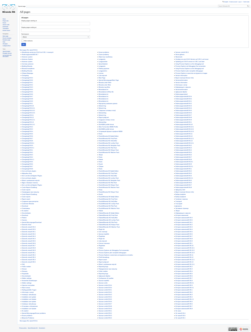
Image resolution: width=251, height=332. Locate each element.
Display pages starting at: (29, 20)
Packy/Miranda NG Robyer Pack (109, 192)
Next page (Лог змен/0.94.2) (28, 50)
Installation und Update (29, 299)
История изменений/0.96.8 (184, 308)
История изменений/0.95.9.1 (184, 287)
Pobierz (24, 217)
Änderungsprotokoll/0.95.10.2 (184, 129)
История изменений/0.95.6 (184, 276)
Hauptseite (25, 273)
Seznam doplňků (104, 234)
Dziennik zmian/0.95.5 (29, 262)
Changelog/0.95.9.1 (28, 148)
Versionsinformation (181, 80)
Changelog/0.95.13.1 (28, 124)
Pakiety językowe (104, 68)
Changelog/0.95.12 (28, 117)
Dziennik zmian (26, 224)
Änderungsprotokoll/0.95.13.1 (184, 143)
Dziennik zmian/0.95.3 (29, 257)
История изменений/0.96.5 (184, 301)
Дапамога (178, 206)
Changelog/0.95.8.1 (28, 143)
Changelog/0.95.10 (28, 106)
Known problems (27, 315)
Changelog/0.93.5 (27, 80)
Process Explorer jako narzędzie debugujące (112, 252)
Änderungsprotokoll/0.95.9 (183, 164)
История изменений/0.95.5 (184, 273)
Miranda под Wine (104, 87)
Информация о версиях (183, 87)
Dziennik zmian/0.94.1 (29, 231)
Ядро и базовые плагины (30, 182)
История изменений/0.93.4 (184, 217)
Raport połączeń (104, 117)
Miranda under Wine (105, 82)
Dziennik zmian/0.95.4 (29, 259)
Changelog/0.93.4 (27, 78)
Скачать (24, 220)
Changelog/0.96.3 (27, 155)
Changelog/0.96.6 (27, 164)
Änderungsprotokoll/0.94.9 (183, 120)
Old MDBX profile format (106, 124)
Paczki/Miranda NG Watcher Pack (109, 208)
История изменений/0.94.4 (184, 229)
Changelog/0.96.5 (27, 161)
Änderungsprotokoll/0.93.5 (183, 99)
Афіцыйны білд (27, 173)
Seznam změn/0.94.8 (105, 306)
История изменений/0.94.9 (184, 241)
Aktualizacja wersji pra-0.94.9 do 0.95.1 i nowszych (37, 52)
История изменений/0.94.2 (184, 224)
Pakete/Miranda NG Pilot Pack (108, 222)
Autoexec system (27, 57)
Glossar (24, 269)
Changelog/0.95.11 (28, 115)
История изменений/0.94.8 (184, 238)
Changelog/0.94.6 (27, 94)
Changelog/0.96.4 (27, 157)
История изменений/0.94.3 (184, 227)
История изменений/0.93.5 (184, 220)
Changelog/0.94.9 (27, 101)
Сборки (101, 166)
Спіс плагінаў (103, 231)
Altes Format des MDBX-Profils (108, 127)
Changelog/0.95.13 (28, 122)
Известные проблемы (105, 57)
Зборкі (101, 155)
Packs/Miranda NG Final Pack (108, 138)
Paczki (101, 164)
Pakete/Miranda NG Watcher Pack (109, 227)
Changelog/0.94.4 (27, 89)
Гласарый (178, 201)
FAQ (23, 264)
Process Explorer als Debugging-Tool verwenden (114, 250)
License (101, 73)
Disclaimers (42, 328)
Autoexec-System (27, 59)
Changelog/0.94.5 (27, 92)
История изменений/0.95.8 (184, 280)
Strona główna (179, 54)
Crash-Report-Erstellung (29, 187)
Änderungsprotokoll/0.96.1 (183, 169)
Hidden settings (26, 278)
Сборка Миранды (27, 73)
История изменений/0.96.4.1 (184, 299)
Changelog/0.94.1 (27, 82)
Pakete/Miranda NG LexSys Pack (109, 220)
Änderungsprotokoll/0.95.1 (183, 122)
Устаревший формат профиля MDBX (110, 131)
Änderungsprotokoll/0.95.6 (183, 155)
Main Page (102, 78)
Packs (100, 134)
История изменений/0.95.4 (184, 271)
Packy (100, 157)
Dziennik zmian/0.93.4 (29, 227)
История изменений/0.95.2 (184, 266)
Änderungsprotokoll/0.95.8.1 (184, 161)
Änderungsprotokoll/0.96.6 (183, 182)
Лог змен (178, 311)
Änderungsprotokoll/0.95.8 (183, 159)
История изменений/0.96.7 (184, 306)
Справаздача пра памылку (30, 192)
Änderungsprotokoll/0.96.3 (183, 173)
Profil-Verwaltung (104, 257)
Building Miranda (27, 66)
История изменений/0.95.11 (184, 255)
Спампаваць (26, 208)
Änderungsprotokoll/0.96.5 (183, 180)
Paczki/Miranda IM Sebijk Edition (109, 196)
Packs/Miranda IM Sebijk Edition (109, 136)
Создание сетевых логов (106, 120)
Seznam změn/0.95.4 (105, 318)
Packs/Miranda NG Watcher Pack (109, 152)
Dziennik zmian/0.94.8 (29, 248)
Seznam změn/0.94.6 (105, 301)
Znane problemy (104, 54)
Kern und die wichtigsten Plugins (32, 175)
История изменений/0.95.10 (184, 245)
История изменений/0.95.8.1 (184, 283)
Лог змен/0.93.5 (180, 315)
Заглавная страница (181, 208)
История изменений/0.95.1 (184, 243)
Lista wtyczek (103, 75)
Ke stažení (25, 210)
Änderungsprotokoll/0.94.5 (183, 110)
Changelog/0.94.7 (27, 96)
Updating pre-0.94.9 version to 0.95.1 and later (190, 61)
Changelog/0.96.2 (27, 152)
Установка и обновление (30, 306)
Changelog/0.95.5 (27, 134)
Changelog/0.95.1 (27, 103)
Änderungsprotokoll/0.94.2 (183, 103)
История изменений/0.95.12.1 (185, 259)
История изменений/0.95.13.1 (185, 264)
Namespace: (25, 34)
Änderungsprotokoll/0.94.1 (183, 101)
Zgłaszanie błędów (104, 276)
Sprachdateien (103, 64)
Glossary (24, 271)
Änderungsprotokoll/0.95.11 (183, 134)
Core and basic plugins (29, 171)
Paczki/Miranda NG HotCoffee (108, 201)
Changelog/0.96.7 (27, 166)
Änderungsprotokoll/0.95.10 (184, 124)
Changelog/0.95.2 (27, 127)
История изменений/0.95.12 (184, 257)
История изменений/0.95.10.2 (185, 250)
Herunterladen (26, 213)
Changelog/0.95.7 (27, 138)
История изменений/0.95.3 (184, 269)
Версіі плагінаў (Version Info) (184, 78)
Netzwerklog (102, 113)
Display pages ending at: (29, 27)
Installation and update (29, 297)
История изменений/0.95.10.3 (185, 252)
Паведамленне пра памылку (108, 269)
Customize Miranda (28, 203)
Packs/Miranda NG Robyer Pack (109, 150)
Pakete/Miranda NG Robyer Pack (109, 224)
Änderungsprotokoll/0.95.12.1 (184, 138)
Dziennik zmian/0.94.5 (29, 241)
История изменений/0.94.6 (184, 234)
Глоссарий (178, 203)
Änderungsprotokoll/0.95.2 (183, 145)
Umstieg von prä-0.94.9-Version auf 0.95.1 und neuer (192, 59)
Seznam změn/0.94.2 (105, 292)
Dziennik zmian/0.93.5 (29, 229)
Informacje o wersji (28, 292)
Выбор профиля (180, 196)
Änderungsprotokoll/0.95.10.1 (184, 127)
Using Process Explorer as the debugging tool (189, 64)
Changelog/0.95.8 (27, 141)
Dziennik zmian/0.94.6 (29, 243)
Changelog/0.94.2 (27, 85)
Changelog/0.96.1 (27, 150)
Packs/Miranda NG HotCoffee (108, 141)
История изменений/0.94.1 (184, 222)
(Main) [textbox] (25, 37)
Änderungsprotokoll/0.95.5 (183, 152)
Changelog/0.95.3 (27, 129)
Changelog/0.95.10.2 (28, 110)
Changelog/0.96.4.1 (28, 159)
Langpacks (102, 59)
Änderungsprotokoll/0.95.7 (183, 157)
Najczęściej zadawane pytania (108, 103)
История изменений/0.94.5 (184, 231)
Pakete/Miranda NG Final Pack (108, 215)
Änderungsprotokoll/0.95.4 (183, 150)
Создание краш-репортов (30, 201)
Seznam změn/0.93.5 (105, 287)
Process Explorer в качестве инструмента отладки (116, 255)
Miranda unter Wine (105, 85)
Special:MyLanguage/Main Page (109, 80)
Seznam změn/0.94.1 (105, 290)
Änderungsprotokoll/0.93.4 (183, 96)
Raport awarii (26, 199)
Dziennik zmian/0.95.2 (29, 255)
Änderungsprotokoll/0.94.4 (183, 108)
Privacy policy (23, 328)
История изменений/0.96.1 (184, 290)
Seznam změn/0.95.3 (105, 315)
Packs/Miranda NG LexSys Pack (109, 143)
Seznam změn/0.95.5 (182, 52)
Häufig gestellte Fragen (29, 290)
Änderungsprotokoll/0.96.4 (183, 175)
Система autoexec (28, 64)
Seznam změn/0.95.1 (105, 311)
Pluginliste (102, 236)
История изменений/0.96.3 (184, 294)
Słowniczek (178, 57)
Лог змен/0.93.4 (180, 313)
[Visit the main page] (8, 8)
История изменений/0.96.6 (184, 304)
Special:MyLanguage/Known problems (34, 313)
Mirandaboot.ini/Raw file (106, 92)
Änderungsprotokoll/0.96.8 (183, 187)
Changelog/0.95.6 (27, 136)
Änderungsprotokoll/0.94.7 (183, 115)
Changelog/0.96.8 (27, 169)
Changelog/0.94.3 (27, 87)
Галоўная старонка (181, 199)
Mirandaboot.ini (103, 89)
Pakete (101, 159)
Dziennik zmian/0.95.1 (29, 252)
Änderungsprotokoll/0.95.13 (184, 141)
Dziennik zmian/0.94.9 (29, 250)
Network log (102, 106)
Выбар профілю (180, 194)
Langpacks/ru (103, 71)
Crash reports (26, 189)
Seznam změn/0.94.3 (105, 294)
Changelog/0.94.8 (27, 99)
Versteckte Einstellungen (29, 280)
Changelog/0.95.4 (27, 131)
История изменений (181, 215)
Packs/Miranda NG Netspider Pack (109, 145)
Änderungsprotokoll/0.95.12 (184, 136)
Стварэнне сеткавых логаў (107, 110)
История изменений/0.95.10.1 (185, 248)
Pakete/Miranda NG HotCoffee (108, 217)
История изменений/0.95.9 (184, 285)
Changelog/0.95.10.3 (28, 113)
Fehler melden (26, 266)
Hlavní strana (26, 287)
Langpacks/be (103, 61)
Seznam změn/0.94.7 (105, 304)
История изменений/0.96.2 (184, 292)
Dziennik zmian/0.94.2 (29, 234)
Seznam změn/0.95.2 (105, 313)
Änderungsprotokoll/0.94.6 (183, 113)
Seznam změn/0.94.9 (105, 308)
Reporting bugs (103, 266)
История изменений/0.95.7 (184, 278)
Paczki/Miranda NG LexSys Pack (109, 203)
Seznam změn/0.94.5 (105, 299)
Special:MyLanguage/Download (31, 222)
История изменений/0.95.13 (184, 262)
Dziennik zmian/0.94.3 (29, 236)
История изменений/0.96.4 (184, 297)
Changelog (25, 75)
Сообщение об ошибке (106, 278)
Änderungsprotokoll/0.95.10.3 (184, 131)
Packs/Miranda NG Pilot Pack (108, 148)
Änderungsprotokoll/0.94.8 (183, 117)
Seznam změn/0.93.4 (105, 285)
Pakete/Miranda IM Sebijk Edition (109, 213)
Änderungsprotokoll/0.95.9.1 (184, 166)
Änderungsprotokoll (181, 94)
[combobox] (55, 37)
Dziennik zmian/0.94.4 (29, 238)
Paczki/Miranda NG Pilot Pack (108, 206)
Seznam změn (103, 283)
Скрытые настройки (28, 285)
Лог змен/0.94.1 (180, 318)
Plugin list (102, 229)
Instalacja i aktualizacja (29, 294)
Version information (181, 75)
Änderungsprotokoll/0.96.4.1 (184, 178)
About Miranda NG (33, 328)
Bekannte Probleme (28, 318)
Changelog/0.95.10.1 (28, 108)
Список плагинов (104, 243)
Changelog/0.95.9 (27, 145)
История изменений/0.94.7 (184, 236)
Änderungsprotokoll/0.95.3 (183, 148)
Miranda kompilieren (28, 68)
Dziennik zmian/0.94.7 (29, 245)
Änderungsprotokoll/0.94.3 (183, 106)
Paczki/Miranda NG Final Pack (108, 199)
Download (25, 206)
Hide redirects (28, 41)
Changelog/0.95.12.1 (28, 120)
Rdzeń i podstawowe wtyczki (31, 180)
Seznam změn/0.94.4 (105, 297)
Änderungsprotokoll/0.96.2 (183, 171)
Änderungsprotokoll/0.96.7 (30, 54)
